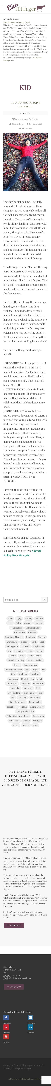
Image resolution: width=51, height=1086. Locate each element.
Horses (16, 665)
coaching (39, 623)
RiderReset (12, 706)
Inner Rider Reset (13, 669)
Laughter (35, 674)
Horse (22, 655)
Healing (39, 651)
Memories (13, 679)
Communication (33, 627)
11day (10, 618)
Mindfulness (12, 683)
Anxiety (28, 618)
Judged (35, 669)
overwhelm (29, 692)
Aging (19, 618)
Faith (34, 641)
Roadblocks (38, 716)
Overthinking (14, 692)
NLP (38, 688)
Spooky (26, 720)
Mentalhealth (27, 679)
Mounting (28, 688)
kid (40, 124)
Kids (13, 674)
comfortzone (16, 627)
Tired (35, 725)
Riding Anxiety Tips (25, 711)
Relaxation (35, 697)
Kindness (23, 674)
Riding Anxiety (37, 706)
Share (25, 113)
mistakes (25, 683)
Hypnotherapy (30, 665)
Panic (40, 692)
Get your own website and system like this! (25, 1079)
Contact (15, 925)
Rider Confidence (18, 702)
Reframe (22, 697)
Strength (37, 720)
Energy (41, 637)
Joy (27, 669)
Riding (24, 706)
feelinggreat (12, 646)
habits (29, 651)
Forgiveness (33, 124)
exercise (24, 641)
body (10, 623)
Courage (32, 632)
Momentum (38, 683)
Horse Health (35, 655)
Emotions (30, 637)
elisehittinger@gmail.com (20, 978)
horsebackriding (35, 660)
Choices (27, 623)
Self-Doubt (14, 720)
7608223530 (15, 975)
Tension (25, 725)
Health (13, 655)
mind (39, 679)
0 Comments (27, 128)
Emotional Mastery (14, 637)
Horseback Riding (16, 660)
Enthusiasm (12, 641)
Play (13, 697)
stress (16, 725)
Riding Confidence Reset (18, 716)
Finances (25, 646)
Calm (18, 623)
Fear (42, 641)
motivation (15, 688)
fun (9, 651)
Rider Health (35, 702)
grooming (18, 651)
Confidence (19, 632)
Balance (39, 618)
